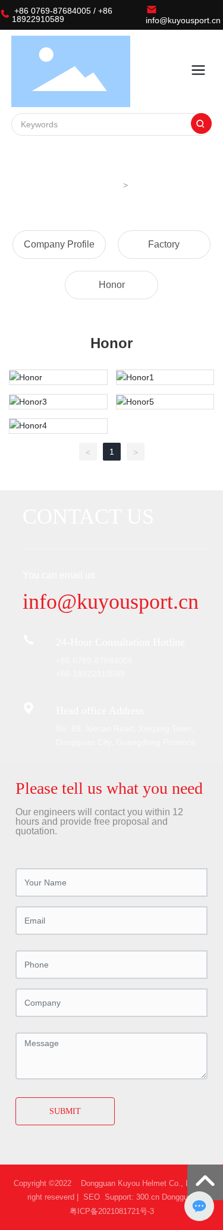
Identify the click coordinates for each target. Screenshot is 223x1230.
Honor (112, 285)
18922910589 (99, 673)
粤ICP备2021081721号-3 (112, 1211)
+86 (64, 660)
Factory (164, 244)
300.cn (147, 1197)
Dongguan (179, 1197)
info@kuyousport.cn (183, 20)
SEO (90, 1197)
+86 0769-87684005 (52, 10)
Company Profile (59, 244)
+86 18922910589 (62, 15)
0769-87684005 (103, 660)
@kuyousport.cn (128, 602)
